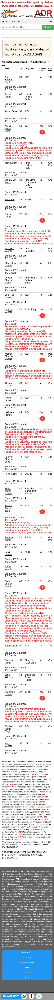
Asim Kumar (11, 163)
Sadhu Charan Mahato (8, 583)
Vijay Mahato (8, 744)
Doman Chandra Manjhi (9, 280)
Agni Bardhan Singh (9, 79)
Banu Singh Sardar (10, 181)
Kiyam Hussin (8, 399)
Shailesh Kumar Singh (9, 729)
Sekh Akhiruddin (10, 676)
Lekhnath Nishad (9, 413)
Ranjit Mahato (8, 553)
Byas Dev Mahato (9, 249)
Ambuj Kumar (8, 95)
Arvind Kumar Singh (8, 128)
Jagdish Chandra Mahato (9, 356)
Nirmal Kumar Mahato (8, 491)
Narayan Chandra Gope (9, 459)
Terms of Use (27, 973)
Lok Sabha (17, 21)
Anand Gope (11, 111)
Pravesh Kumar (9, 538)
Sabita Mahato (8, 567)
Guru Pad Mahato (9, 296)
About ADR (27, 958)
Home (5, 21)
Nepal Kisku (11, 474)
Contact (27, 968)
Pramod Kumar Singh (8, 508)
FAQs (27, 978)
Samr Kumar (11, 645)
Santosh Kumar (9, 661)
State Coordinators (27, 963)
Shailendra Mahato (10, 693)
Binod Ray (10, 199)
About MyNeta (27, 953)
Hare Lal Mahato (9, 310)
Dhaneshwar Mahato (11, 264)
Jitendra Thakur (8, 384)
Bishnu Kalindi (8, 215)
